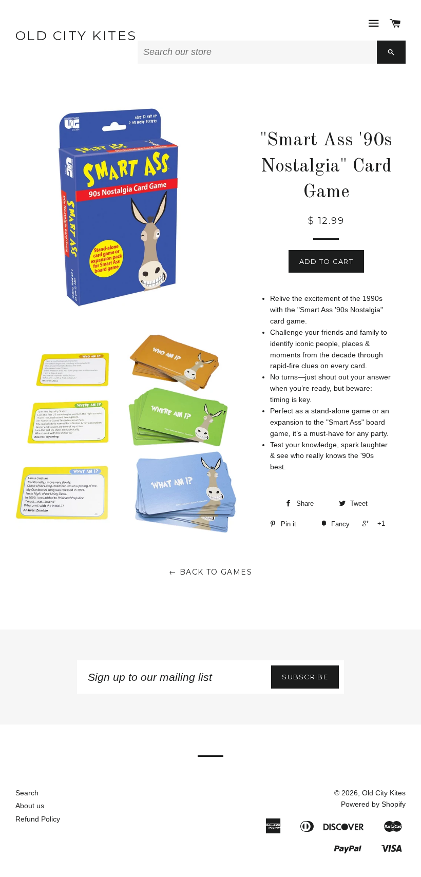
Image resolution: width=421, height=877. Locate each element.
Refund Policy (37, 819)
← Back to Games (210, 572)
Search (27, 793)
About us (29, 806)
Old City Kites (76, 35)
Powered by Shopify (373, 804)
